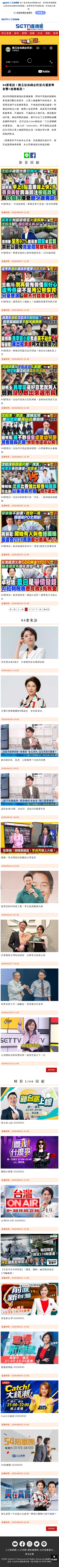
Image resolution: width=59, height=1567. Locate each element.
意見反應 (29, 1554)
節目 (16, 33)
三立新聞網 (10, 1550)
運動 (47, 33)
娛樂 (32, 33)
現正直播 (6, 33)
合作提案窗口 (46, 1550)
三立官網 (22, 1550)
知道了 (41, 13)
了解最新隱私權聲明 (23, 13)
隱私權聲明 (33, 1550)
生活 (40, 33)
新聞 (24, 33)
